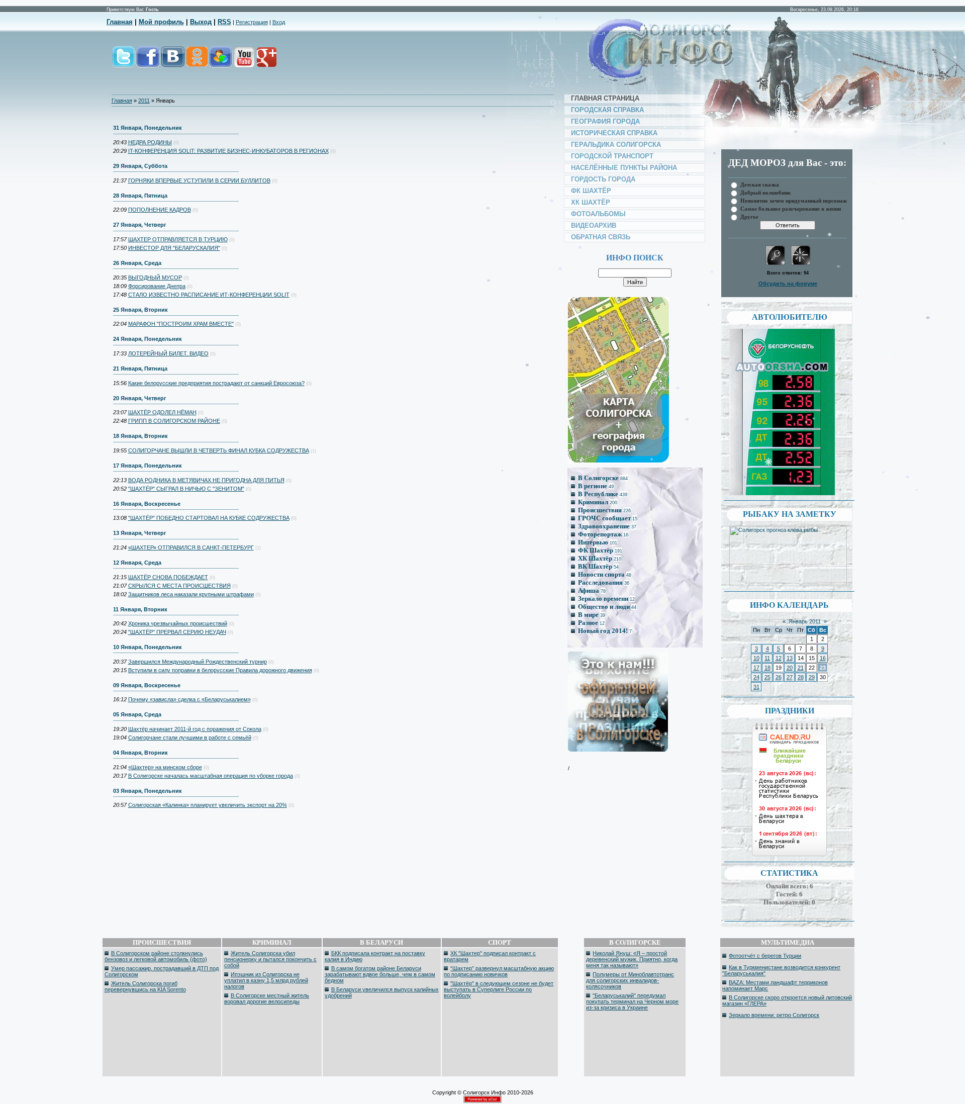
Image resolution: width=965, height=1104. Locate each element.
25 (767, 677)
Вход (278, 22)
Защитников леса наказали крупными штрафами (191, 594)
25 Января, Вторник (140, 310)
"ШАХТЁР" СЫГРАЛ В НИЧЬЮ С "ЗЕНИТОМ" (186, 489)
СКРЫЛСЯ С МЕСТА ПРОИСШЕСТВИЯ (179, 586)
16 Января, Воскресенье (146, 504)
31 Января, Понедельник (147, 128)
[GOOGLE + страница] (265, 62)
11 (767, 658)
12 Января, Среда (137, 563)
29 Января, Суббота (140, 166)
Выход (201, 22)
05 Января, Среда (137, 714)
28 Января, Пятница (140, 196)
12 (779, 658)
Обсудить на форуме (787, 284)
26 (779, 677)
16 (823, 658)
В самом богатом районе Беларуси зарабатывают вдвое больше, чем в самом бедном (380, 974)
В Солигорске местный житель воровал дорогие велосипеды (266, 998)
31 (756, 687)
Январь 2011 (805, 621)
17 (756, 668)
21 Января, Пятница (140, 368)
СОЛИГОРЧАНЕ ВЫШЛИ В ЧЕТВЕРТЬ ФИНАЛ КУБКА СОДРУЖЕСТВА (218, 450)
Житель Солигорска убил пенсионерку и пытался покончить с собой (270, 959)
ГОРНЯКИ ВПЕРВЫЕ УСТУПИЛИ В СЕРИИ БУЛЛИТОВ (199, 180)
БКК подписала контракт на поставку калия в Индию (375, 956)
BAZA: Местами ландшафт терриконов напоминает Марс (775, 985)
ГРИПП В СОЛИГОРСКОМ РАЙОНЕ (174, 421)
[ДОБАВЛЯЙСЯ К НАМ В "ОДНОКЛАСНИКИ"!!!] (196, 62)
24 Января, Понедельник (147, 339)
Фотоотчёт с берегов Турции (765, 956)
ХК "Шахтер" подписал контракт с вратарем (490, 956)
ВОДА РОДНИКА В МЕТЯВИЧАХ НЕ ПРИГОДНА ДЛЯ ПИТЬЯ (206, 480)
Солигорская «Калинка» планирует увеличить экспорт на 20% (207, 805)
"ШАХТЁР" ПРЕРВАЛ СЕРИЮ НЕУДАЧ (177, 632)
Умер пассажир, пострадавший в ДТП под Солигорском (162, 971)
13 (790, 658)
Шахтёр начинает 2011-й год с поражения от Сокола (194, 729)
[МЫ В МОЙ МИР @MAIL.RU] (220, 62)
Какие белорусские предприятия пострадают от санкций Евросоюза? (216, 383)
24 (756, 677)
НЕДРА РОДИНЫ (150, 142)
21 (801, 668)
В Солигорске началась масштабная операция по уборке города (210, 776)
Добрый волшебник (765, 192)
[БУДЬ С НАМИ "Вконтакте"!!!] (172, 62)
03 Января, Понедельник (147, 791)
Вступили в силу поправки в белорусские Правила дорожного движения (220, 670)
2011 (144, 101)
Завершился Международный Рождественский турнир (197, 662)
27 (790, 677)
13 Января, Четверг (139, 533)
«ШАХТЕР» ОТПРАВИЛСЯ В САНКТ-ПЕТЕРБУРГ (191, 547)
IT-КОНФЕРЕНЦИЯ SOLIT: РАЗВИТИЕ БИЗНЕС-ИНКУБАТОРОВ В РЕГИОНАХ (228, 151)
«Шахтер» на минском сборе (165, 767)
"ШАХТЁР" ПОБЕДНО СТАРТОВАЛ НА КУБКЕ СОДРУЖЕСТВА (209, 518)
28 (801, 677)
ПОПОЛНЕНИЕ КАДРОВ (159, 210)
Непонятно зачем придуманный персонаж (793, 200)
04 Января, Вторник (140, 753)
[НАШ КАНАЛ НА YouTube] (244, 62)
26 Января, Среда (137, 263)
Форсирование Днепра (156, 286)
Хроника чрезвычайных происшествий (177, 623)
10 (756, 658)
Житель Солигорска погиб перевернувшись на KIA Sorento (145, 986)
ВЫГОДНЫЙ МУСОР (155, 277)
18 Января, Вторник (140, 436)
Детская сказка (759, 184)
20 (790, 668)
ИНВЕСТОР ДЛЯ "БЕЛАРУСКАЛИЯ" (174, 248)
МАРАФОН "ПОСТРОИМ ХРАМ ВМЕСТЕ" (181, 324)
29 (812, 677)
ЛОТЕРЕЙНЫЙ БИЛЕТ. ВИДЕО (168, 353)
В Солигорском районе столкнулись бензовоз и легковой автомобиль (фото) (156, 956)
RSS (224, 22)
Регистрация (252, 22)
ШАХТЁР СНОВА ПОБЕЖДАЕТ (168, 577)
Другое (749, 216)
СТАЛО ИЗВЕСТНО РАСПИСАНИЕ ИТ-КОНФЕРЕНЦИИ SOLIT (209, 295)
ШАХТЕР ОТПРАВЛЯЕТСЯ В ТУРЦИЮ (178, 239)
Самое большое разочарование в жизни (790, 208)
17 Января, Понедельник (147, 466)
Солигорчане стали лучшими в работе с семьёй (189, 737)
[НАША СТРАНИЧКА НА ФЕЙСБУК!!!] (148, 62)
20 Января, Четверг (139, 398)
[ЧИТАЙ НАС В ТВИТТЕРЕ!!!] (124, 62)
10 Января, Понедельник (147, 647)
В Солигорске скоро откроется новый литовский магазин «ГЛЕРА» (787, 1000)
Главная (120, 22)
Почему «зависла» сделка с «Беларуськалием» (189, 699)
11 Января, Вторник (140, 609)
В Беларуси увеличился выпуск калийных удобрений (382, 992)
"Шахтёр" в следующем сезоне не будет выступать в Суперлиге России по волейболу (498, 989)
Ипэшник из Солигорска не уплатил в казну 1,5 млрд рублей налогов (266, 980)
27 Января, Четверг (139, 225)
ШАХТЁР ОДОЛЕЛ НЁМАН (162, 412)
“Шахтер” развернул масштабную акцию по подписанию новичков (499, 971)
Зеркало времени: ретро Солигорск (774, 1015)
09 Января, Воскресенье (146, 685)
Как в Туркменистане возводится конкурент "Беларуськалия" (781, 970)
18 (767, 668)
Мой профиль (161, 22)
